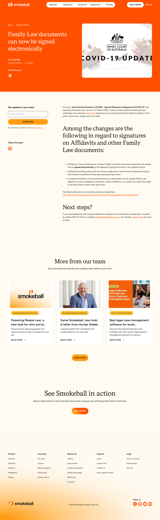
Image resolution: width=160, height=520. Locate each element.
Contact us (101, 468)
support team (138, 217)
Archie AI (11, 468)
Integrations (13, 473)
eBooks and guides (74, 473)
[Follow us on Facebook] (150, 504)
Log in (99, 459)
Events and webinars (75, 468)
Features (11, 459)
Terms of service (132, 459)
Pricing (10, 477)
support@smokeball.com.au (107, 217)
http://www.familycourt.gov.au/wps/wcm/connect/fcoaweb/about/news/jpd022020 (100, 195)
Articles (70, 459)
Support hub (101, 463)
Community (42, 473)
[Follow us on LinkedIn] (140, 504)
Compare (70, 482)
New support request (105, 473)
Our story (41, 459)
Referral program (44, 468)
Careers (41, 463)
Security (129, 468)
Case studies (72, 463)
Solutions (11, 463)
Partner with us (43, 477)
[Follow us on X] (135, 504)
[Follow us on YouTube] (145, 504)
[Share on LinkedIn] (10, 76)
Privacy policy (131, 463)
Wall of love (71, 477)
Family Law (90, 113)
